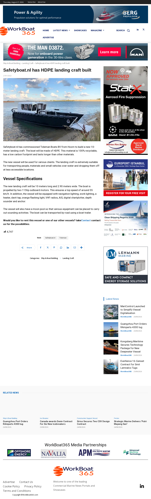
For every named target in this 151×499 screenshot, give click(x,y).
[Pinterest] (54, 247)
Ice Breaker (44, 418)
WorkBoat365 (126, 317)
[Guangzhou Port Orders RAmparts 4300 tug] (111, 329)
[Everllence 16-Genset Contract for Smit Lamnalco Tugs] (111, 366)
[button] (124, 30)
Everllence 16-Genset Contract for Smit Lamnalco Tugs (132, 364)
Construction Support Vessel (87, 418)
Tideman (63, 238)
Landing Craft (27, 63)
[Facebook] (41, 247)
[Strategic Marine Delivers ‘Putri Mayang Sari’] (131, 406)
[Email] (74, 247)
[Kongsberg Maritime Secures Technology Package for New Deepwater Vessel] (111, 347)
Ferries (116, 418)
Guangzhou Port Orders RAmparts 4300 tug (15, 422)
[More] (81, 247)
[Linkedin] (137, 29)
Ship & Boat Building (11, 63)
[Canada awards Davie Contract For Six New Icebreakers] (57, 406)
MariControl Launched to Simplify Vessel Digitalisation (132, 310)
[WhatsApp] (61, 247)
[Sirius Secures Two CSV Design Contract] (94, 406)
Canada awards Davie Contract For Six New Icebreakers (56, 422)
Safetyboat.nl (50, 238)
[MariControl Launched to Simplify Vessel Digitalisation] (111, 312)
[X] (143, 29)
